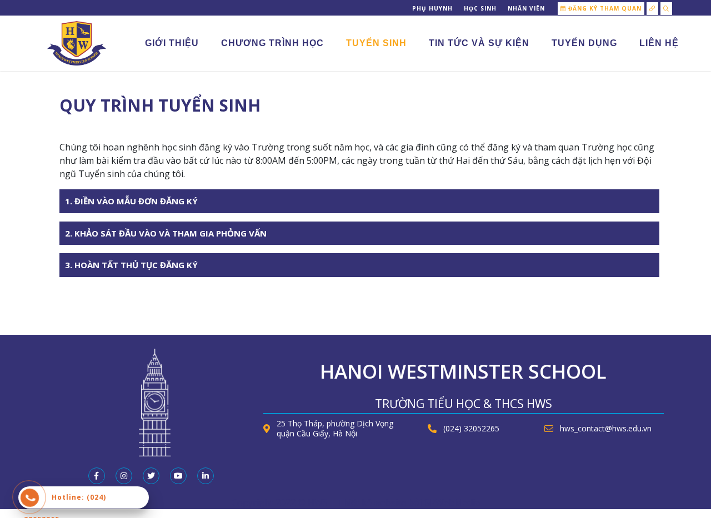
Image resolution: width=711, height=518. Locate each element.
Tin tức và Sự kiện (479, 43)
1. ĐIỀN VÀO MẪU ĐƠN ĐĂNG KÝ (131, 201)
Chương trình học (272, 43)
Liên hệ (659, 43)
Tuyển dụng (584, 43)
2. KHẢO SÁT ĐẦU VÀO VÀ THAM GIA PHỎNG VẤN (166, 233)
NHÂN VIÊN (526, 8)
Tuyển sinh (376, 43)
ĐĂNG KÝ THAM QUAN (604, 8)
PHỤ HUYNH (432, 8)
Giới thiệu (172, 43)
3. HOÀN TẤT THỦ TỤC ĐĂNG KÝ (131, 264)
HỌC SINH (480, 8)
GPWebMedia (452, 502)
